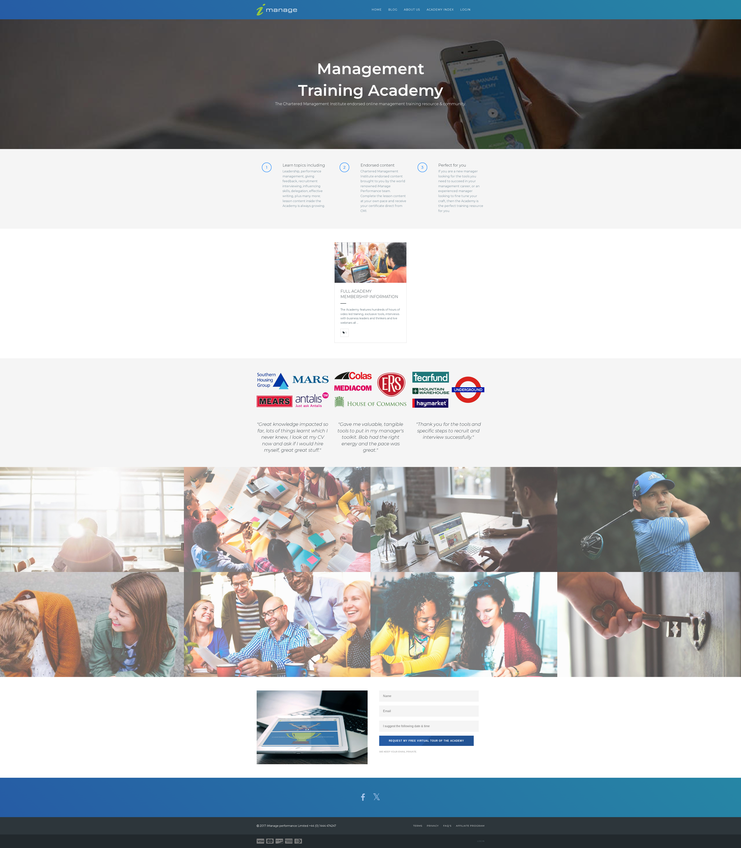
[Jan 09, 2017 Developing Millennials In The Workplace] (463, 624)
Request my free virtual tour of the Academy (426, 740)
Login (465, 9)
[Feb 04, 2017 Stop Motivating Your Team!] (277, 624)
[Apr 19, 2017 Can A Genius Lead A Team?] (463, 519)
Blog (392, 9)
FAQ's (447, 825)
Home (377, 9)
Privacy (433, 825)
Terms (417, 825)
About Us (412, 9)
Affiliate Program (470, 825)
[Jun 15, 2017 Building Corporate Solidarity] (277, 519)
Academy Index (440, 9)
